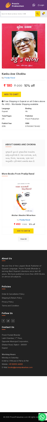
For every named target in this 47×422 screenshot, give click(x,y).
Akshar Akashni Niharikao (23, 215)
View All (23, 239)
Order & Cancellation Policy (13, 294)
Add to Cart (11, 94)
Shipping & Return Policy (12, 298)
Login (41, 5)
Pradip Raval (9, 78)
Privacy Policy (7, 302)
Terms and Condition (10, 305)
